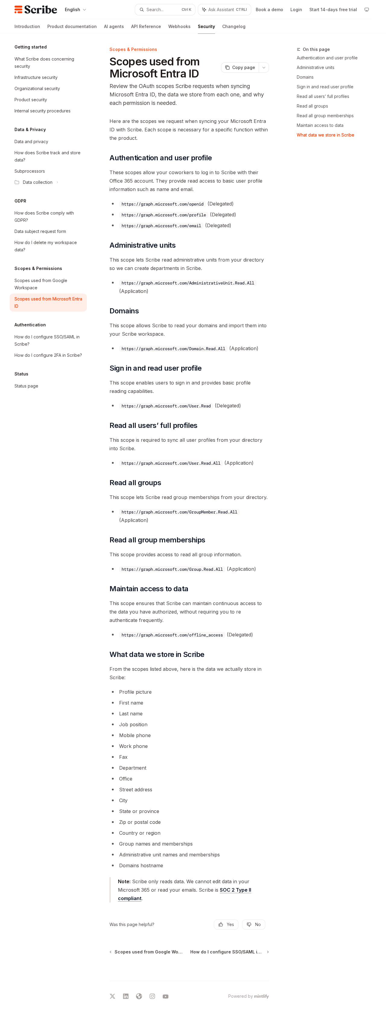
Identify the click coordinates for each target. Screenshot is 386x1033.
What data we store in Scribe (325, 134)
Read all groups (312, 105)
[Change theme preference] (367, 9)
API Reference (146, 26)
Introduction (27, 26)
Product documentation (72, 26)
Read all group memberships (325, 115)
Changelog (233, 26)
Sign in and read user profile (325, 86)
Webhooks (179, 26)
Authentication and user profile (327, 57)
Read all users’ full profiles (323, 96)
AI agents (114, 26)
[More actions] (264, 67)
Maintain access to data (320, 125)
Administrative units (315, 67)
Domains (305, 77)
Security (206, 26)
